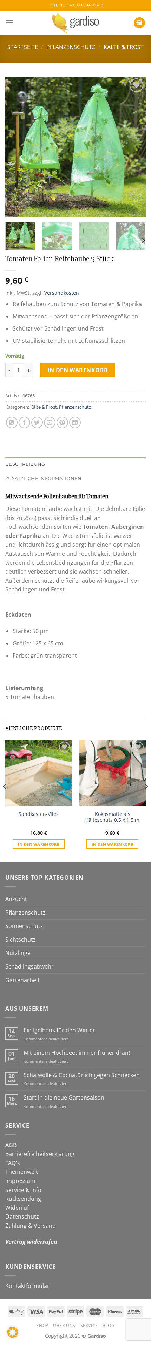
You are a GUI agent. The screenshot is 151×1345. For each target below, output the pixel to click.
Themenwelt (21, 1172)
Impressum (20, 1181)
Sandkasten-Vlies (39, 814)
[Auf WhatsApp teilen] (12, 422)
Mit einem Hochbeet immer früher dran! (77, 1052)
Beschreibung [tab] (25, 464)
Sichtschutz (20, 939)
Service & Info (23, 1190)
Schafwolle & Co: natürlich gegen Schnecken (82, 1075)
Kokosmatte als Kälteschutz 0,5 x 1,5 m (112, 817)
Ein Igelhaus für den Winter (59, 1030)
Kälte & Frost (124, 47)
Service (89, 1326)
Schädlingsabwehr (29, 966)
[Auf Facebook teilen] (24, 422)
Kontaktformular (27, 1286)
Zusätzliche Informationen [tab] (43, 478)
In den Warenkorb (77, 370)
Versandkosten (61, 293)
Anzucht (16, 899)
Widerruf (17, 1208)
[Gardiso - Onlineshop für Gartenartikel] (75, 23)
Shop (42, 1326)
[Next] (134, 147)
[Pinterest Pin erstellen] (62, 422)
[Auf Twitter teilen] (37, 422)
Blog (108, 1326)
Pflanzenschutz (70, 47)
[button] (12, 1332)
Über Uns (64, 1326)
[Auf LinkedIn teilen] (75, 422)
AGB (11, 1145)
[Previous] (17, 147)
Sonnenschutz (24, 926)
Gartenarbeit (22, 980)
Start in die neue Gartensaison (64, 1097)
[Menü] (9, 22)
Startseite (22, 47)
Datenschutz (22, 1216)
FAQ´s (12, 1163)
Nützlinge (18, 953)
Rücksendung (23, 1198)
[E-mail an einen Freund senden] (49, 422)
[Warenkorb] (139, 23)
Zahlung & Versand (30, 1225)
